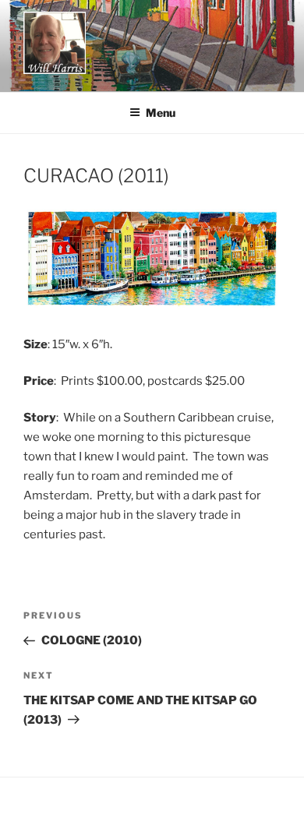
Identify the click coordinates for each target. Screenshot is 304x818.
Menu (160, 112)
